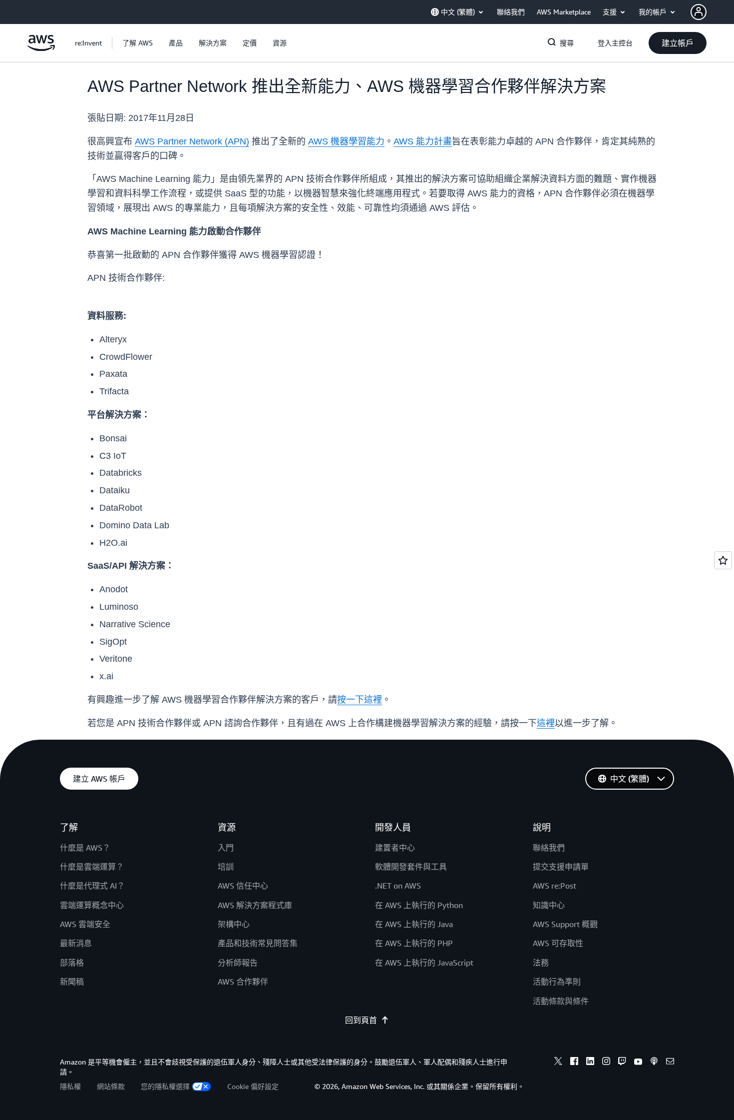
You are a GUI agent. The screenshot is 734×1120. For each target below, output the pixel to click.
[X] (558, 1062)
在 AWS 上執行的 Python (419, 905)
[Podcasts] (654, 1062)
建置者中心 (395, 848)
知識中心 (549, 905)
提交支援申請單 (561, 867)
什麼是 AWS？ (85, 848)
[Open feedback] (723, 560)
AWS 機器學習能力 (346, 141)
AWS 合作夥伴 (243, 982)
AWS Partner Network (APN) (192, 141)
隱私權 (70, 1086)
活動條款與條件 (561, 1001)
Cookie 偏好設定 (253, 1086)
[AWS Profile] (699, 12)
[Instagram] (606, 1062)
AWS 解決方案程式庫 (255, 905)
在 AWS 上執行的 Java (414, 924)
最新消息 (76, 943)
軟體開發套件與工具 (411, 867)
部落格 (72, 963)
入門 (226, 848)
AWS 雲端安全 (85, 924)
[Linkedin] (590, 1062)
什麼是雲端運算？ (92, 867)
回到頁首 (361, 1020)
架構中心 (234, 924)
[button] (137, 43)
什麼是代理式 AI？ (92, 886)
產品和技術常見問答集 (258, 943)
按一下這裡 (359, 700)
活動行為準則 (557, 982)
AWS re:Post (554, 886)
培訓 (226, 867)
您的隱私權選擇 (165, 1086)
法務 (541, 963)
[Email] (670, 1062)
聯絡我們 (549, 848)
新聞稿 (72, 982)
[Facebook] (574, 1062)
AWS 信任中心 (243, 886)
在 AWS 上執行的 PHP (414, 943)
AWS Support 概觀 (565, 924)
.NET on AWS (398, 886)
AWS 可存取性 (558, 943)
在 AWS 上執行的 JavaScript (424, 963)
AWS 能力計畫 (422, 141)
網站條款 (111, 1086)
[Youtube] (638, 1062)
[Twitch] (622, 1062)
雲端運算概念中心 (92, 905)
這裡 (546, 723)
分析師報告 (238, 963)
